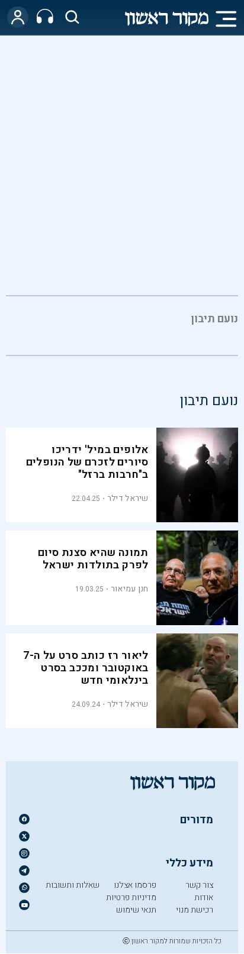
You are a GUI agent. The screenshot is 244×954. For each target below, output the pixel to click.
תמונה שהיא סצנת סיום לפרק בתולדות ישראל (93, 559)
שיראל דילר (128, 498)
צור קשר (199, 885)
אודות (203, 897)
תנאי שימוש (136, 910)
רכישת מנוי (194, 910)
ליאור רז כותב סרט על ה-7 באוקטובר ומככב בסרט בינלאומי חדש (86, 668)
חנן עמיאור (130, 589)
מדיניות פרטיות (131, 897)
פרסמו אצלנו (135, 885)
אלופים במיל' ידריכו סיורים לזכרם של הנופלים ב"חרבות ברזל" (87, 462)
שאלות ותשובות (72, 885)
